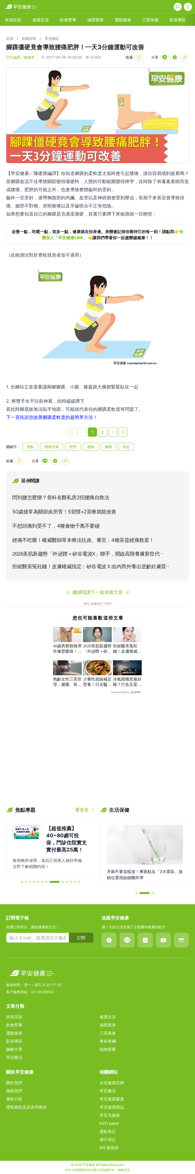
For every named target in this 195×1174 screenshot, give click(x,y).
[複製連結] (185, 57)
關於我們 (14, 1082)
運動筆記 (108, 1131)
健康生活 (40, 19)
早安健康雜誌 (112, 1107)
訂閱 (81, 937)
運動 (30, 446)
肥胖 (72, 446)
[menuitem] (13, 20)
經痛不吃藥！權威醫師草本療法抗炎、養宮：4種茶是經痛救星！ (83, 540)
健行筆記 (108, 1139)
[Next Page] (112, 432)
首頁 (9, 38)
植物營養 (108, 1049)
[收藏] (139, 57)
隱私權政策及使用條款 (26, 1107)
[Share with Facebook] (175, 57)
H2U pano (109, 1123)
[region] (97, 234)
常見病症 (52, 38)
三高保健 (150, 19)
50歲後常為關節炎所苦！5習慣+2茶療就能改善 (64, 512)
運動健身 (123, 19)
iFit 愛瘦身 (109, 1147)
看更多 (82, 809)
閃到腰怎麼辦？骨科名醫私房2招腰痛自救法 (60, 497)
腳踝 (108, 446)
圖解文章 (14, 1049)
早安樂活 (14, 1057)
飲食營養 (68, 19)
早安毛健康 (110, 1115)
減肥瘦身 (95, 19)
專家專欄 (108, 1041)
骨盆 (126, 446)
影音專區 (178, 19)
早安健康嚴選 (112, 1098)
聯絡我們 (14, 1090)
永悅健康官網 (112, 1082)
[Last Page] (122, 432)
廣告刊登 (14, 1098)
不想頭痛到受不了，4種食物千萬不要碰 (56, 526)
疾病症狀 (13, 19)
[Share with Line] (164, 57)
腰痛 (90, 446)
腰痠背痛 (51, 446)
